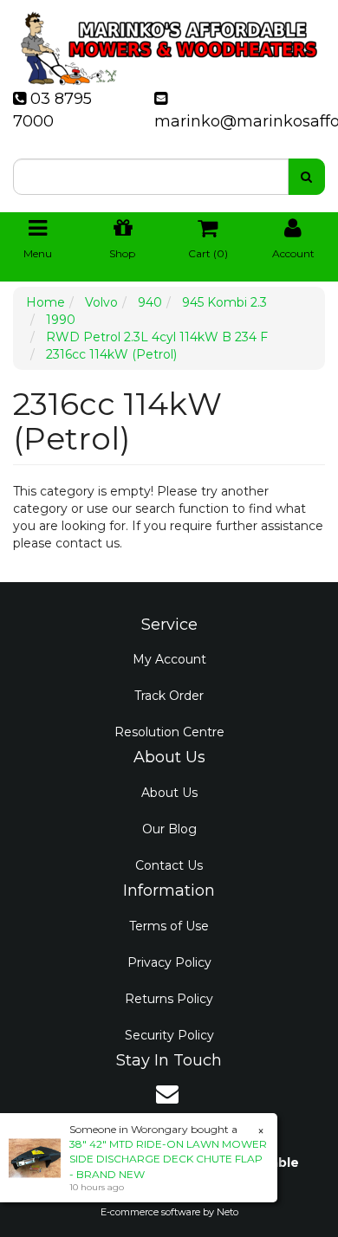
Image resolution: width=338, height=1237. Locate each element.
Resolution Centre (169, 732)
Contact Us (169, 865)
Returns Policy (169, 999)
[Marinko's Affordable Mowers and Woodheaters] (169, 43)
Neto (227, 1212)
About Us (169, 792)
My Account (169, 659)
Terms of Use (169, 926)
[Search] (306, 177)
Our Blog (169, 829)
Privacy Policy (169, 962)
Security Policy (169, 1035)
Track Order (169, 695)
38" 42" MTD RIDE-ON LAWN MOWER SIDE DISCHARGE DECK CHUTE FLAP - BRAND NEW (168, 1158)
